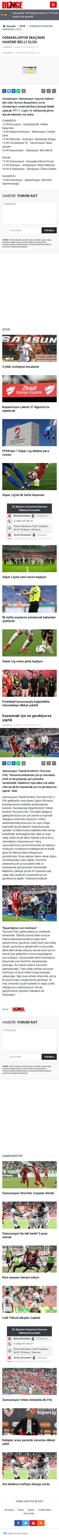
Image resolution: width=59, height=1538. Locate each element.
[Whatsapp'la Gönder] (18, 91)
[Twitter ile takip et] (25, 1523)
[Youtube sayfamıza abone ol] (33, 1523)
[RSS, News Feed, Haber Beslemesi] (41, 1523)
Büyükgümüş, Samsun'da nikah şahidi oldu (34, 14)
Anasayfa (11, 26)
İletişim (31, 1510)
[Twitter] (9, 91)
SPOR (22, 26)
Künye (21, 1510)
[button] (43, 91)
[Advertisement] (29, 290)
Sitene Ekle (28, 1513)
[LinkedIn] (14, 91)
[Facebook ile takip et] (18, 1523)
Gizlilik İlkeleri (44, 1510)
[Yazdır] (24, 91)
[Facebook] (4, 91)
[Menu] (53, 5)
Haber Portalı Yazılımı (17, 1533)
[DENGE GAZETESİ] (12, 4)
